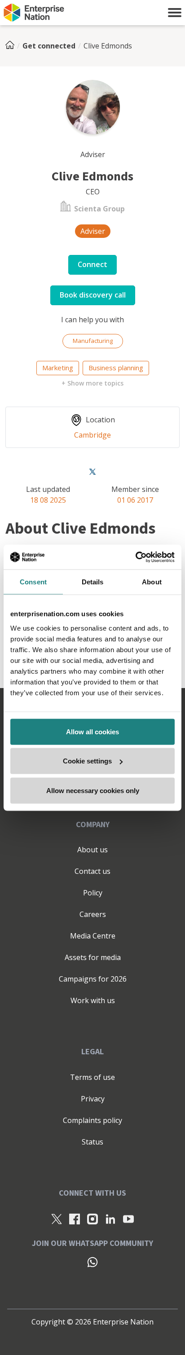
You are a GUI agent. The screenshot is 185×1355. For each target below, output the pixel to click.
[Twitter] (92, 471)
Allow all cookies (92, 731)
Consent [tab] (33, 582)
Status (92, 1142)
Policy (92, 893)
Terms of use (92, 1077)
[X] (56, 1218)
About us (92, 850)
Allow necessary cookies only (92, 790)
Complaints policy (92, 1120)
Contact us (92, 871)
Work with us (92, 1000)
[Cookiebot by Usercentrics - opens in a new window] (135, 557)
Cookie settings (87, 761)
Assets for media (93, 957)
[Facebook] (74, 1218)
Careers (92, 914)
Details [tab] (93, 582)
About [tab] (152, 582)
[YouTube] (128, 1218)
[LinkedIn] (110, 1218)
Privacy (93, 1099)
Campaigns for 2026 (93, 979)
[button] (174, 12)
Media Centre (92, 936)
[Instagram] (92, 1218)
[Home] (12, 45)
